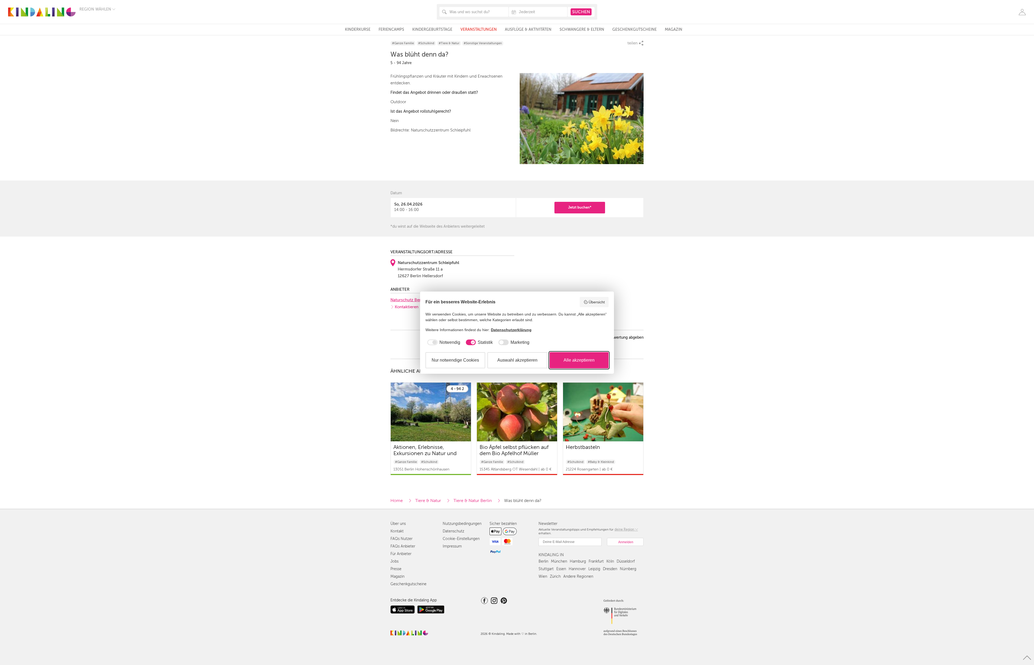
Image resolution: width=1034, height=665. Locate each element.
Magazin (673, 29)
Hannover (577, 569)
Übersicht (597, 302)
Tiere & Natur (428, 500)
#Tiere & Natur (449, 43)
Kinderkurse (358, 29)
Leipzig (594, 569)
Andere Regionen (578, 576)
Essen (561, 569)
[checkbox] (442, 342)
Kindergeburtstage (432, 29)
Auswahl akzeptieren (517, 360)
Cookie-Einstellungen (461, 539)
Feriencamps (391, 29)
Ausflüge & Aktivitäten (528, 29)
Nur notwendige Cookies (455, 360)
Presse (395, 569)
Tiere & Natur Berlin (472, 500)
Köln (610, 561)
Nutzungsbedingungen (462, 524)
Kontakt (397, 531)
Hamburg (578, 561)
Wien (543, 576)
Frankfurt (596, 561)
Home (396, 500)
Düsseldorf (626, 561)
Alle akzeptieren (579, 360)
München (559, 561)
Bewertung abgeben (626, 338)
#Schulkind (426, 43)
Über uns (398, 524)
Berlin (543, 561)
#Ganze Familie (403, 43)
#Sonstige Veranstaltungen (483, 43)
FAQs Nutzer (401, 539)
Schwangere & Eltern (582, 29)
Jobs (394, 561)
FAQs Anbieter (402, 546)
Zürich (555, 576)
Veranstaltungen (478, 29)
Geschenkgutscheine (634, 29)
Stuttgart (546, 569)
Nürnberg (628, 569)
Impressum (452, 546)
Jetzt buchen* (579, 207)
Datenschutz (453, 531)
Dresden (610, 569)
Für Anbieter (400, 554)
